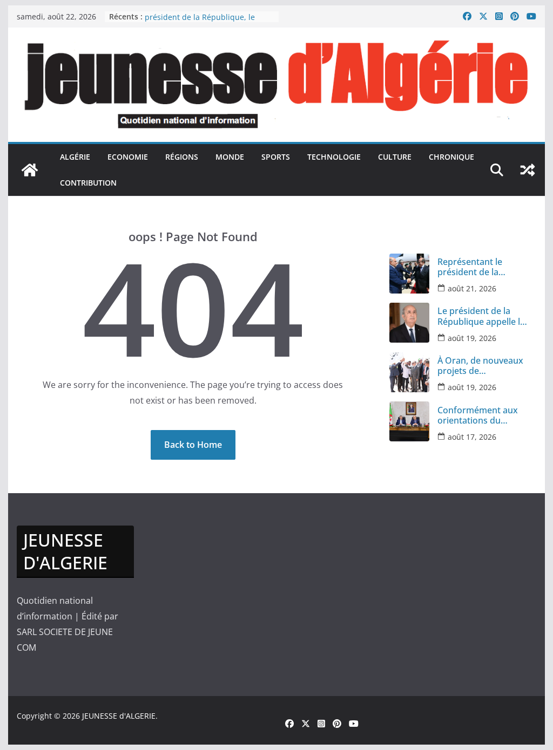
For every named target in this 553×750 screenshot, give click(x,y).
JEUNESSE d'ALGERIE (119, 716)
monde (229, 157)
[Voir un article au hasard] (527, 170)
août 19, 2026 (472, 338)
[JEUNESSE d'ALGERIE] (29, 170)
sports (275, 157)
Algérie (75, 157)
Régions (181, 157)
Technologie (334, 157)
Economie (127, 157)
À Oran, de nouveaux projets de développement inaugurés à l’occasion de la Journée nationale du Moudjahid (482, 366)
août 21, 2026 (472, 288)
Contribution (88, 183)
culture (395, 157)
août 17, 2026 (472, 437)
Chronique (451, 157)
